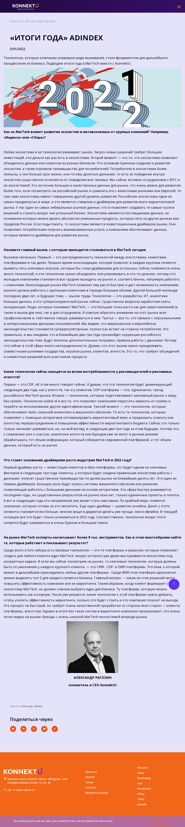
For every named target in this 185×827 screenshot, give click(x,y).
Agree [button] (159, 820)
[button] (179, 7)
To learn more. (104, 821)
